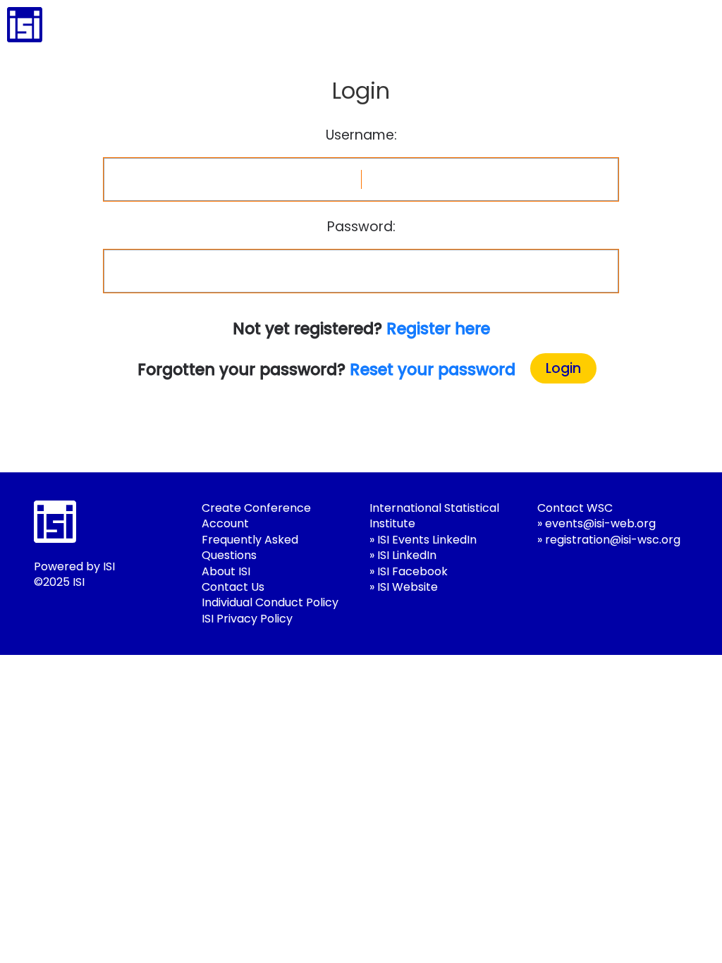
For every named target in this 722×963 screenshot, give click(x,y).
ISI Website (407, 587)
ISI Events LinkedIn (427, 540)
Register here (438, 328)
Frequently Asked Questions (250, 547)
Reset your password (432, 369)
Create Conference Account (256, 516)
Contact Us (233, 587)
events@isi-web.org (600, 523)
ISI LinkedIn (406, 555)
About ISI (226, 571)
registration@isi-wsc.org (612, 540)
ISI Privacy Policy (247, 619)
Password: (361, 227)
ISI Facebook (412, 571)
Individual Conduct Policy (270, 602)
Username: (361, 135)
